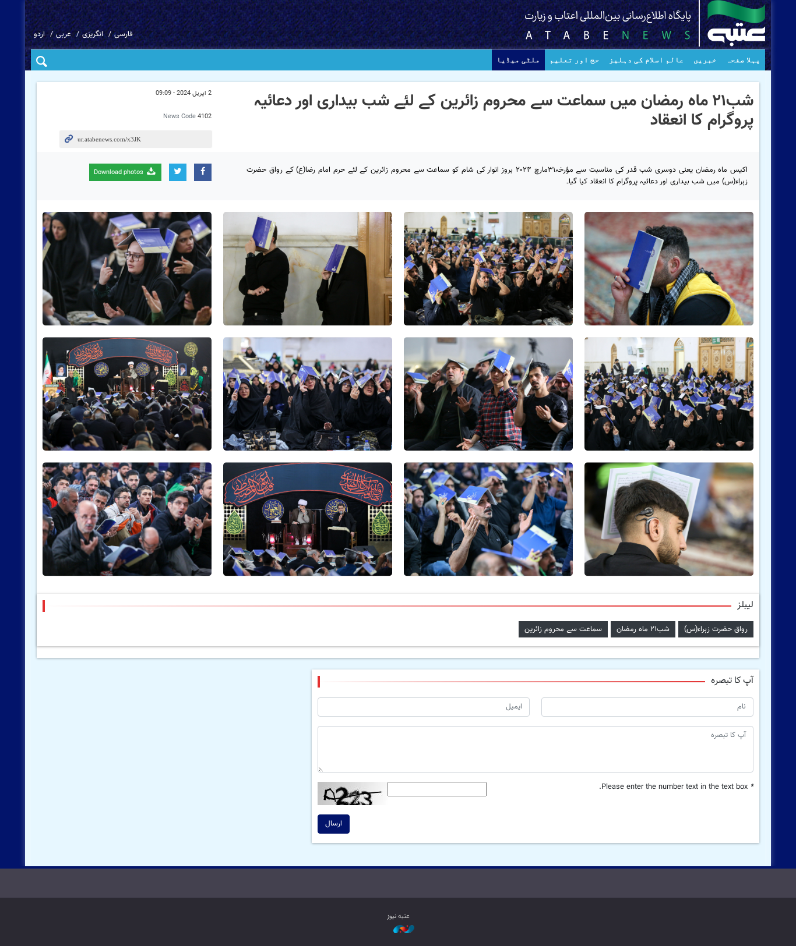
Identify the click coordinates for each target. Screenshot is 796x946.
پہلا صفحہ (743, 59)
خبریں (705, 59)
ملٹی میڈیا (518, 59)
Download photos (119, 173)
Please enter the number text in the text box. (676, 787)
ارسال (333, 824)
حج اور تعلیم (575, 59)
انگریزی (92, 34)
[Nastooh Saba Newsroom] (398, 930)
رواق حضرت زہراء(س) (716, 629)
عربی (63, 34)
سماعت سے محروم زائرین (563, 629)
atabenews (626, 23)
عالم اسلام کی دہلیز (646, 59)
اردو (39, 34)
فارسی (123, 34)
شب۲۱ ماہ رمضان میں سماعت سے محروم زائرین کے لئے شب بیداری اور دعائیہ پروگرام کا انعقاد (503, 111)
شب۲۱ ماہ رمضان (643, 629)
